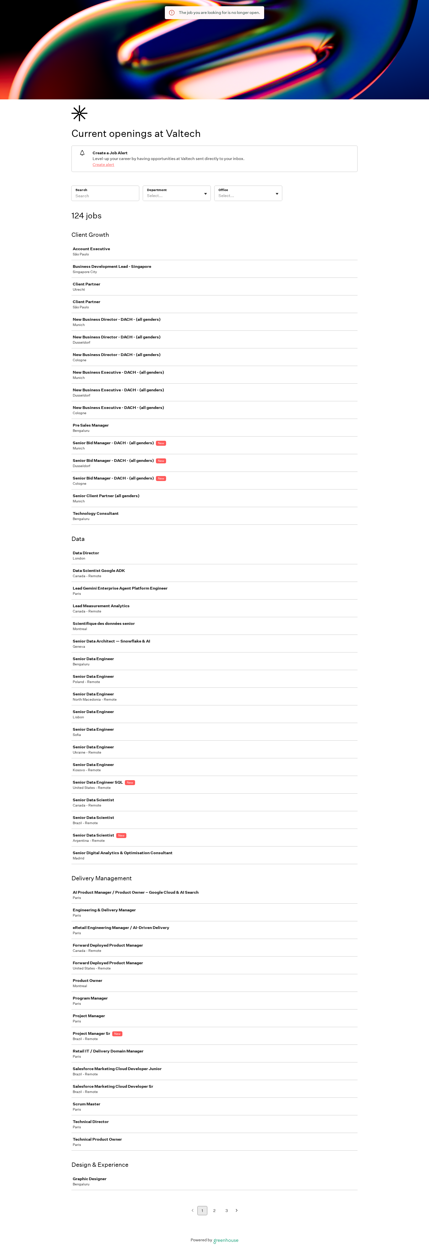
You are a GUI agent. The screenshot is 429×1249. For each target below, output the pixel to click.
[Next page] (237, 1211)
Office (223, 190)
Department (157, 190)
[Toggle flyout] (206, 194)
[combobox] (147, 196)
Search (81, 190)
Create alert (103, 164)
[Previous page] (192, 1211)
